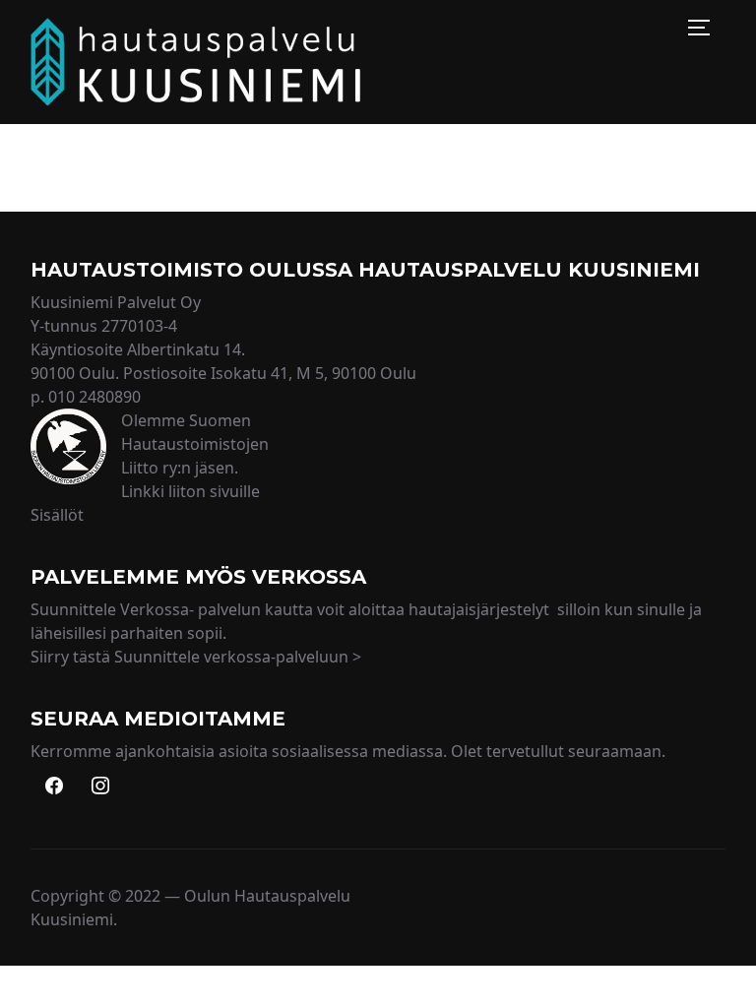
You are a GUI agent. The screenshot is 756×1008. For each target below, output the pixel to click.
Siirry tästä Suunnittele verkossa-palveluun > (196, 656)
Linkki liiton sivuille (190, 491)
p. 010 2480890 (86, 397)
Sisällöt (57, 515)
